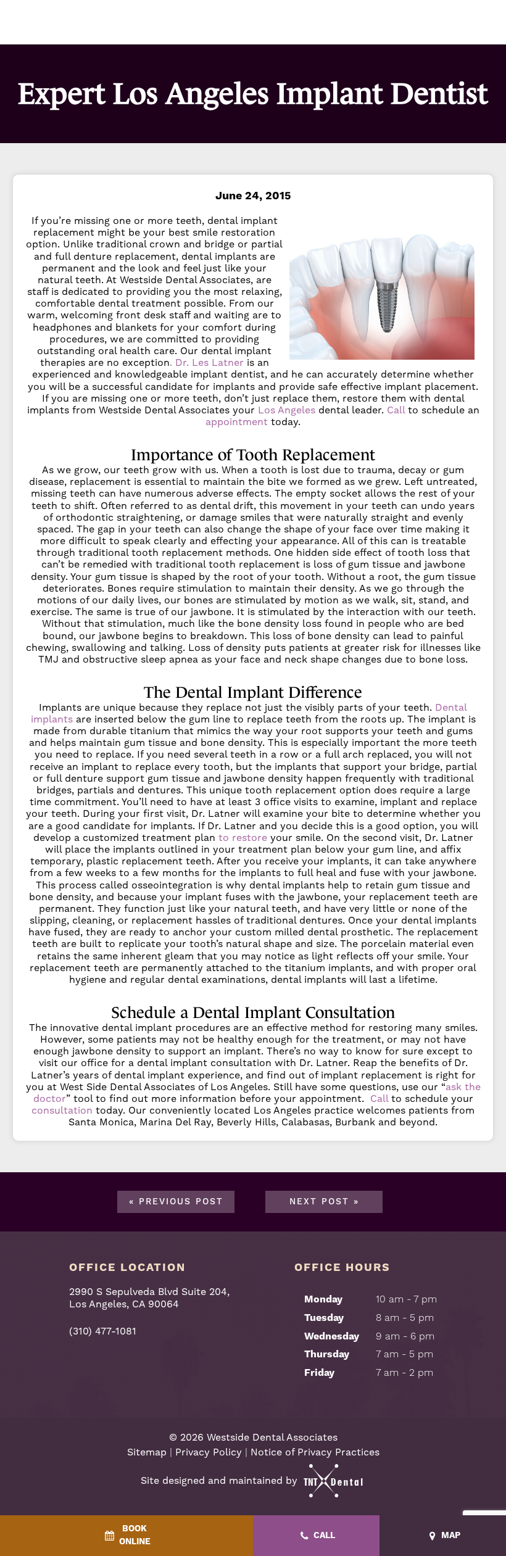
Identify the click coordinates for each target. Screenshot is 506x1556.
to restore (242, 837)
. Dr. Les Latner (207, 362)
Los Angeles (286, 410)
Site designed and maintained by (221, 1480)
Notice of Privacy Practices (315, 1452)
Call (396, 410)
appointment (236, 422)
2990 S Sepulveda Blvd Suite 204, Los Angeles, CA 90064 (149, 1297)
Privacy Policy (208, 1452)
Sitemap (147, 1452)
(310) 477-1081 (102, 1331)
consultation (62, 1110)
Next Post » (324, 1201)
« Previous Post (176, 1201)
